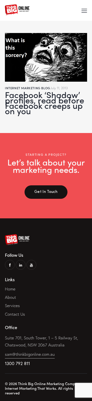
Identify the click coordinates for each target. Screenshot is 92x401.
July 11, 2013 (59, 88)
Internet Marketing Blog (27, 88)
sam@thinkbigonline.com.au (30, 354)
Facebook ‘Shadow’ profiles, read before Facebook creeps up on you (44, 102)
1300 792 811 (17, 363)
